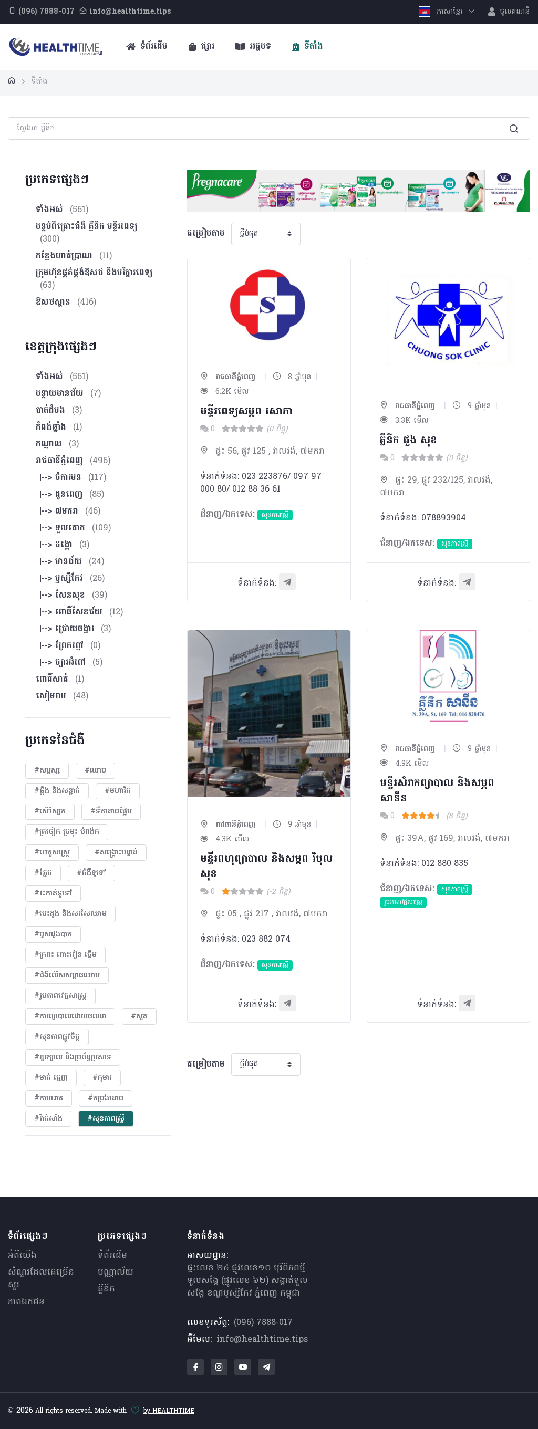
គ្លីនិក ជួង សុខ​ (408, 440)
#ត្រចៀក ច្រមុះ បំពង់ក (66, 832)
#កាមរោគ (48, 1098)
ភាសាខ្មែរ (449, 11)
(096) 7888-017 (263, 1323)
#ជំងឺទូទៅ (91, 873)
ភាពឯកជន (26, 1302)
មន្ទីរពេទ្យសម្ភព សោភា (246, 412)
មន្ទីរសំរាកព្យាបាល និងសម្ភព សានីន (437, 791)
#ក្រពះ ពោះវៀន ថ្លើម (65, 955)
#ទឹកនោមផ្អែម (111, 811)
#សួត (139, 1016)
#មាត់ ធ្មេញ (51, 1077)
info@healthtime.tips (262, 1339)
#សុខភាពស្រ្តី (106, 1118)
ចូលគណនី (514, 11)
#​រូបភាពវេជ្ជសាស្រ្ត (60, 996)
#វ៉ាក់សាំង (48, 1118)
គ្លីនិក (106, 1289)
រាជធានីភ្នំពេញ (234, 377)
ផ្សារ (206, 46)
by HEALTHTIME (168, 1411)
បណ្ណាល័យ (115, 1272)
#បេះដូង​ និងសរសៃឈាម (70, 914)
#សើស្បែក (50, 811)
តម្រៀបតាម (206, 233)
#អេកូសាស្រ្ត (52, 852)
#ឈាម (95, 770)
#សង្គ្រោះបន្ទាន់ (116, 852)
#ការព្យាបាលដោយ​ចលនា (70, 1016)
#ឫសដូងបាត (53, 934)
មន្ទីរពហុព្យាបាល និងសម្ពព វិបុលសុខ (266, 866)
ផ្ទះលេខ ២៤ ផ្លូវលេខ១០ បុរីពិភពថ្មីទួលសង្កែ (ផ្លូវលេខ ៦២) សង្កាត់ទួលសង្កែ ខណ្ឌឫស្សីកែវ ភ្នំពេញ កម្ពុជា (247, 1281)
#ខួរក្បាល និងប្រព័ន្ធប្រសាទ (72, 1057)
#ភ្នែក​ (43, 873)
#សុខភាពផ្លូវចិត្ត (57, 1036)
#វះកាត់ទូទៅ (53, 893)
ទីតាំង (312, 46)
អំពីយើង (22, 1255)
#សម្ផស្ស (47, 770)
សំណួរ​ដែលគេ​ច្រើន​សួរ (41, 1278)
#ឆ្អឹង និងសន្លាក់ (57, 791)
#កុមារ (102, 1077)
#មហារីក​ (118, 791)
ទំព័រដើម (153, 46)
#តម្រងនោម (105, 1098)
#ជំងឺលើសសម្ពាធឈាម (67, 975)
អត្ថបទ (259, 46)
